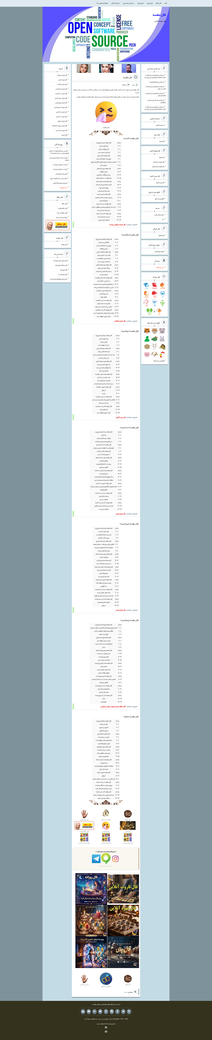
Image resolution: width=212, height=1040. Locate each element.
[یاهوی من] (129, 1011)
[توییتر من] (100, 1011)
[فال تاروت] (123, 889)
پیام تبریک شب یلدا (61, 217)
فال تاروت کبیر (62, 79)
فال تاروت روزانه (62, 75)
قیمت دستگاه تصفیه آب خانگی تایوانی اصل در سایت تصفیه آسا (59, 152)
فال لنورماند (63, 269)
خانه (166, 3)
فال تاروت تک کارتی (61, 88)
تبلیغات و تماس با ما (102, 3)
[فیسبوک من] (117, 1011)
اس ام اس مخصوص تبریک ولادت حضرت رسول (155, 87)
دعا (163, 219)
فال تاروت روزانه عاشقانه (59, 125)
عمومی (126, 992)
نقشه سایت (100, 1023)
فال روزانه (140, 3)
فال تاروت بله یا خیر (61, 130)
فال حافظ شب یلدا (62, 212)
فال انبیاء (161, 141)
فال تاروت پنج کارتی (61, 102)
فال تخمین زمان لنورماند (60, 260)
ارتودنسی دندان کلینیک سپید (58, 178)
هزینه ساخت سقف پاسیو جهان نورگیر (59, 158)
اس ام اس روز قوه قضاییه (157, 81)
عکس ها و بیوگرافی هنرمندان (58, 278)
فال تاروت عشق (62, 121)
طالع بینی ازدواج (159, 198)
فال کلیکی (161, 235)
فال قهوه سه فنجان (158, 161)
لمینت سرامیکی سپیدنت (60, 164)
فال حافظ (158, 3)
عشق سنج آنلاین (159, 251)
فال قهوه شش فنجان (158, 166)
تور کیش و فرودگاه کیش (60, 182)
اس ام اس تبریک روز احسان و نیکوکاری (156, 101)
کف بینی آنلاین (160, 182)
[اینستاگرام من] (112, 1011)
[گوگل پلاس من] (94, 1011)
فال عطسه (159, 14)
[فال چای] (123, 952)
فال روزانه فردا (62, 274)
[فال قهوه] (123, 921)
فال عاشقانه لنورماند (61, 265)
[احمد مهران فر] (129, 68)
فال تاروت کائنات (62, 84)
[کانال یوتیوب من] (89, 1011)
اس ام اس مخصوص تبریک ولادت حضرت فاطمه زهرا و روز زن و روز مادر (155, 76)
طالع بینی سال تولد (158, 360)
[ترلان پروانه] (106, 68)
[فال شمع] (91, 921)
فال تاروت (150, 3)
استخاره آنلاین (115, 3)
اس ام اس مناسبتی (128, 3)
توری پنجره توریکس (61, 173)
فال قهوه (161, 157)
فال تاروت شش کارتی (60, 107)
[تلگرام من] (123, 1011)
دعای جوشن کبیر (159, 214)
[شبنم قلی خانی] (84, 68)
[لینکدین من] (83, 1011)
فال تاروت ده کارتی (61, 116)
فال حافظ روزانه (62, 208)
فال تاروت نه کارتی (61, 111)
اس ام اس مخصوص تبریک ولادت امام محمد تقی (155, 94)
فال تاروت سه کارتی (61, 93)
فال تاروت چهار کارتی (61, 98)
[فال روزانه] (91, 889)
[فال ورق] (91, 952)
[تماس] (106, 1011)
